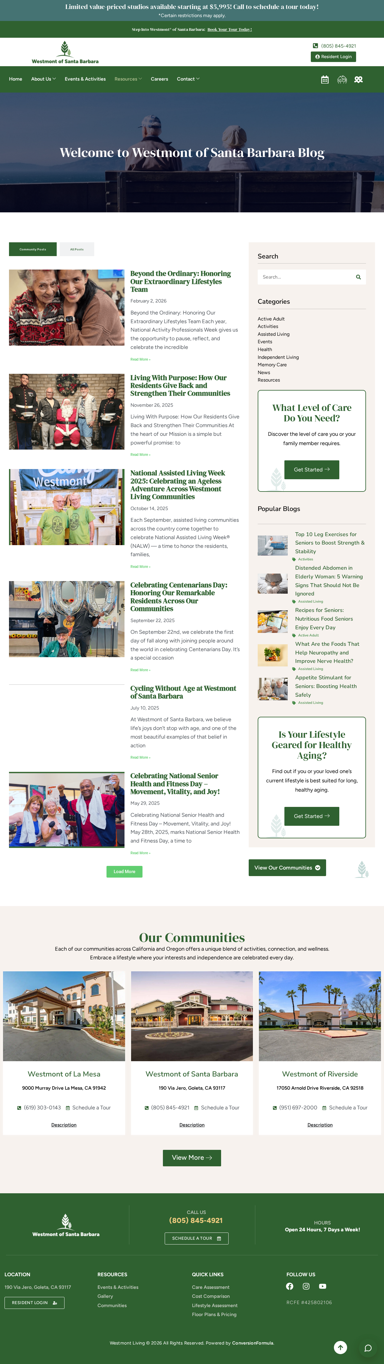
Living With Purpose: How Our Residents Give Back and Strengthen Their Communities (180, 385)
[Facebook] (289, 1286)
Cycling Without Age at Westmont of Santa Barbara (183, 692)
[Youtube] (322, 1286)
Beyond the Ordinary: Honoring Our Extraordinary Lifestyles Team (180, 281)
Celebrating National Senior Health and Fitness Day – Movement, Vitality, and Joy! (175, 783)
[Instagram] (306, 1286)
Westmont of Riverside (320, 1074)
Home (15, 79)
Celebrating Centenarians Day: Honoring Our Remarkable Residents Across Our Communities (178, 596)
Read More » (140, 359)
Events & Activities (85, 79)
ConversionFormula (252, 1343)
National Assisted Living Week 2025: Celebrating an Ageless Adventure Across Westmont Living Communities (177, 484)
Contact (186, 79)
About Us (41, 79)
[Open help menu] (368, 1348)
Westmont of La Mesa (64, 1074)
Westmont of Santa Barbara (192, 1074)
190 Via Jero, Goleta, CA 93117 (37, 1287)
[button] (124, 872)
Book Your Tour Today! (230, 29)
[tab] (33, 249)
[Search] (358, 277)
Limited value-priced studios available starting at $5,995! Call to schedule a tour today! (192, 6)
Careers (159, 79)
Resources (126, 79)
